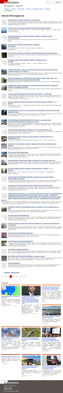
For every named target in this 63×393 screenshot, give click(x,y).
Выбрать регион (8, 389)
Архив (13, 9)
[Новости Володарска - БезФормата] (10, 2)
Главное (7, 9)
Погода (28, 9)
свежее (7, 272)
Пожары (47, 9)
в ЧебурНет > (8, 11)
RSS (17, 391)
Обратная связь (8, 387)
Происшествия (38, 9)
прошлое (15, 272)
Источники (20, 9)
